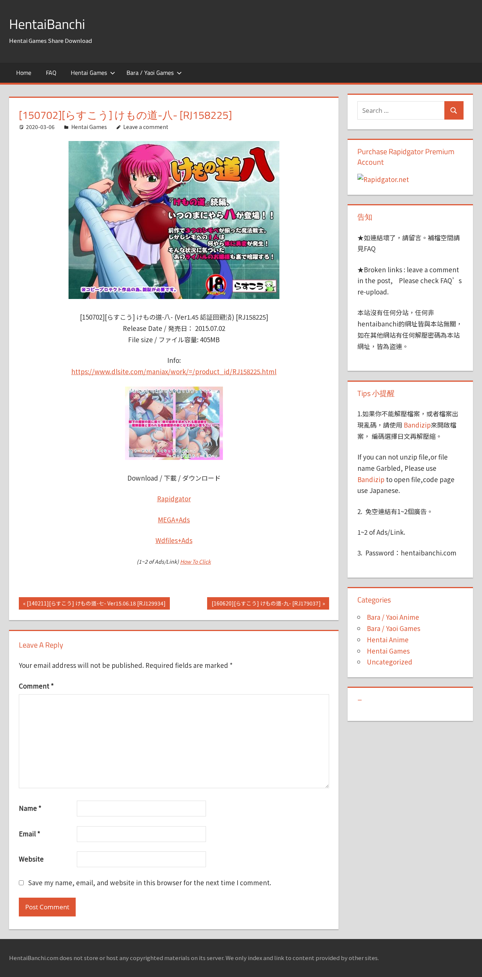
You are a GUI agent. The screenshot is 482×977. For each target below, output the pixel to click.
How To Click (195, 561)
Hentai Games (89, 72)
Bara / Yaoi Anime (393, 617)
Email (29, 833)
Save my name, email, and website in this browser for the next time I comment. (149, 882)
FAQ (51, 72)
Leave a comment (145, 126)
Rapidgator (174, 498)
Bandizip (417, 424)
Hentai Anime (388, 639)
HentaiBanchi (47, 24)
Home (23, 72)
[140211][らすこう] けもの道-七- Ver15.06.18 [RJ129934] (96, 604)
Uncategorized (389, 661)
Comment (36, 685)
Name (30, 808)
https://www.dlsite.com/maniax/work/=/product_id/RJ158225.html (173, 371)
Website (31, 858)
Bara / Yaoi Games (150, 72)
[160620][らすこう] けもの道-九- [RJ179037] (266, 604)
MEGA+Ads (174, 519)
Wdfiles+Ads (174, 540)
